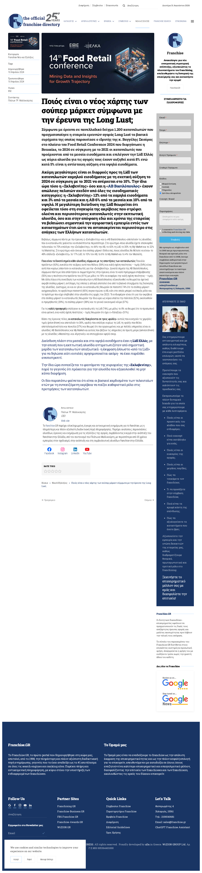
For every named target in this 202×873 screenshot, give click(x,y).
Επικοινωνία (112, 5)
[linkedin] (30, 806)
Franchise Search (162, 21)
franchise (50, 425)
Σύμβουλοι (97, 5)
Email (162, 117)
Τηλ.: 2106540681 (164, 816)
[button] (192, 21)
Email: (170, 822)
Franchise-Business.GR (70, 811)
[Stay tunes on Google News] (175, 698)
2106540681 (164, 282)
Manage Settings (46, 859)
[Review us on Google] (175, 682)
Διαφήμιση (84, 5)
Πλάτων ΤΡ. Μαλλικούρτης (20, 100)
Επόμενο (148, 500)
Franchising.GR (66, 806)
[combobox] (140, 5)
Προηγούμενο (49, 500)
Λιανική (165, 187)
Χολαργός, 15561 (164, 811)
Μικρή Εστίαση (169, 184)
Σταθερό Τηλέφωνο (168, 167)
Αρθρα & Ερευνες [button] (89, 21)
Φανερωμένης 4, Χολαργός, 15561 (174, 288)
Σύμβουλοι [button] (123, 21)
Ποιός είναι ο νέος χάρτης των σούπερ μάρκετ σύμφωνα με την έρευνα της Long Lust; (95, 110)
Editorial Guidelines (118, 827)
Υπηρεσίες (167, 190)
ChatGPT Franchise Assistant (172, 827)
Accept (16, 859)
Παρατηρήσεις (166, 211)
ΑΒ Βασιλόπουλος (123, 186)
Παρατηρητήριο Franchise (121, 811)
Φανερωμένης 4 (164, 806)
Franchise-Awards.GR (70, 822)
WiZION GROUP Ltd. (174, 844)
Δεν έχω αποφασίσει (171, 193)
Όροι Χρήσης (113, 832)
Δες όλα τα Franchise (168, 666)
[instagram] (19, 806)
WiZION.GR (64, 827)
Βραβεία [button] (107, 21)
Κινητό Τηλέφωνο (168, 155)
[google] (9, 806)
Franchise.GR (175, 88)
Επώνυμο (164, 142)
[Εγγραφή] (43, 833)
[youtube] (25, 806)
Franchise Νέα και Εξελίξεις (21, 57)
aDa (147, 844)
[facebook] (14, 806)
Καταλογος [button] (69, 21)
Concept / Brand (166, 199)
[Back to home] (34, 21)
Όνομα (163, 130)
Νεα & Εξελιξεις (142, 21)
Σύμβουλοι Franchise (118, 806)
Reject (29, 859)
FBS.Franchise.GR (67, 816)
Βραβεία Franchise (117, 816)
